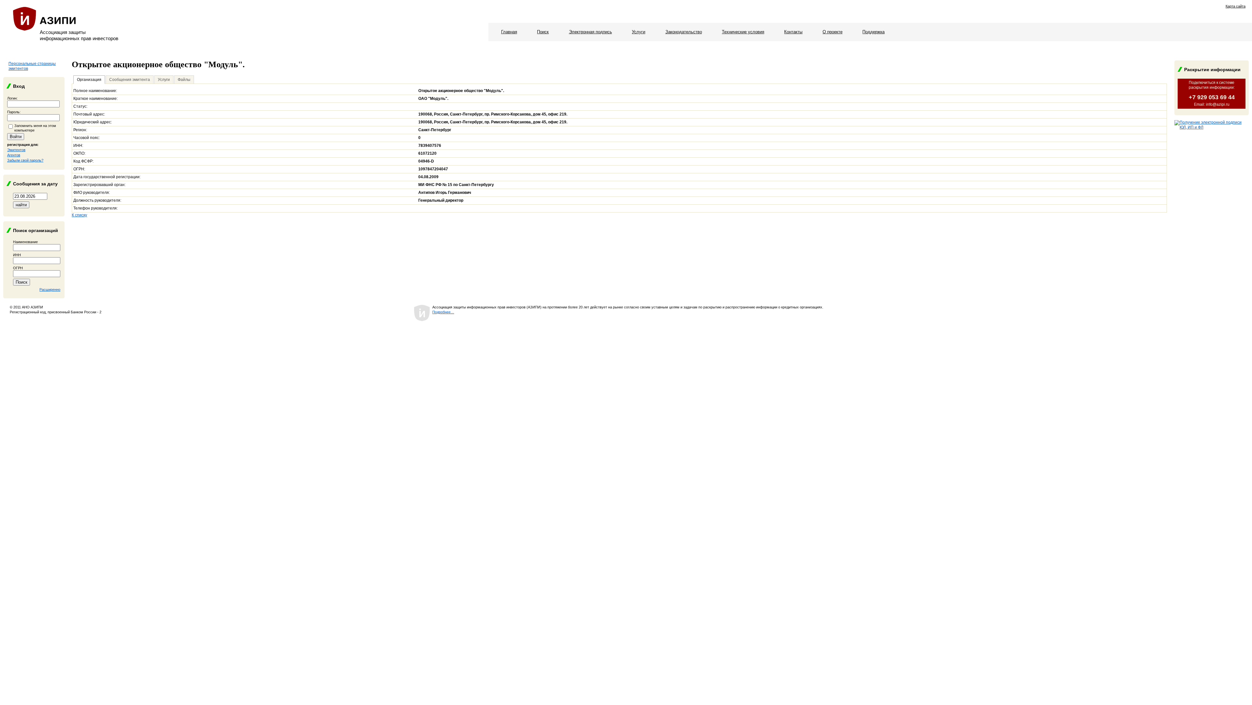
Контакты (793, 31)
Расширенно (49, 289)
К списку (79, 215)
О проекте (832, 31)
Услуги (638, 31)
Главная (509, 31)
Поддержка (873, 31)
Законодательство (683, 31)
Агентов (13, 155)
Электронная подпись (590, 31)
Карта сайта (1235, 6)
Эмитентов (16, 150)
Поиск (543, 31)
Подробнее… (443, 312)
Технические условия (743, 31)
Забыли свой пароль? (25, 160)
